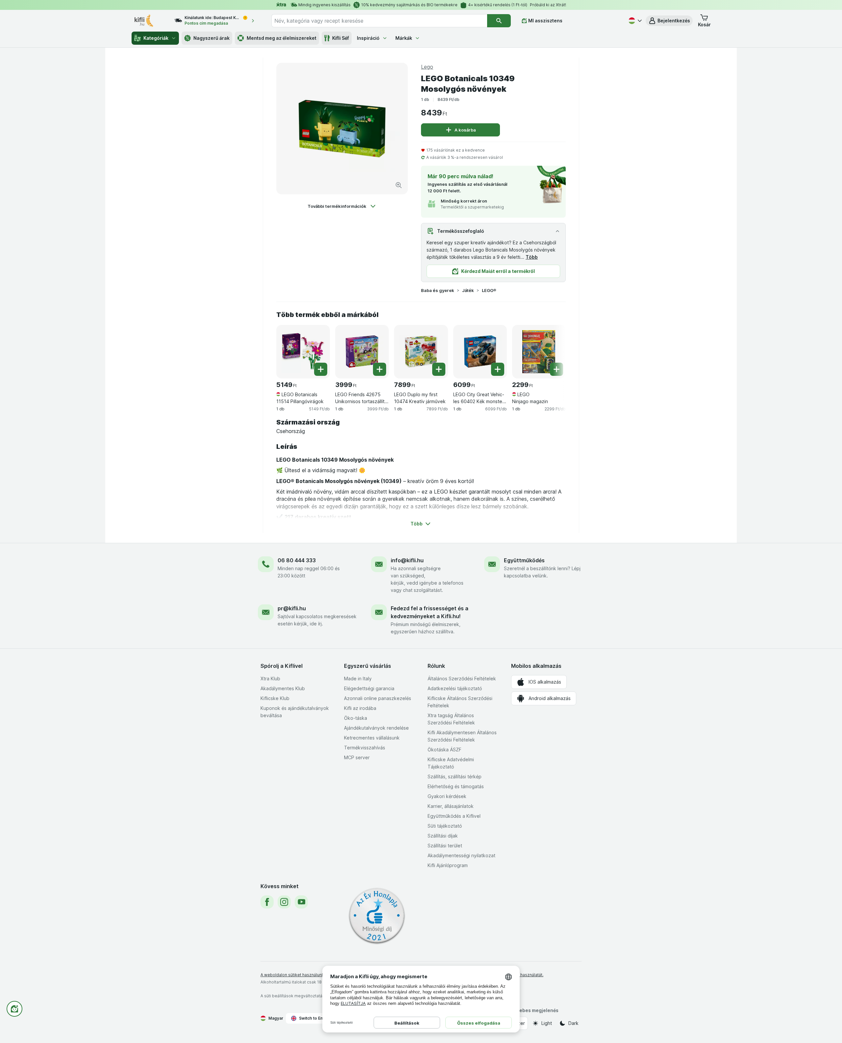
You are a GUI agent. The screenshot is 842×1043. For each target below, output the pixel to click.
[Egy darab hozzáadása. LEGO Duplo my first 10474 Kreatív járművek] (438, 369)
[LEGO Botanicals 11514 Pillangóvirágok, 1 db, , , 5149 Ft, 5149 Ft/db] (303, 351)
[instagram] (284, 902)
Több (532, 257)
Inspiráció (368, 38)
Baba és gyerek (437, 290)
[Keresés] (499, 20)
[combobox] (379, 20)
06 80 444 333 (297, 560)
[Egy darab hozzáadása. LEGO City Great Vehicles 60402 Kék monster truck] (497, 369)
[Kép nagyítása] (398, 185)
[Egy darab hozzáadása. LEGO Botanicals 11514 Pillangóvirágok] (320, 369)
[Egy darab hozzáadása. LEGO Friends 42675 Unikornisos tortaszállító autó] (379, 369)
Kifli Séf (340, 38)
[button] (669, 20)
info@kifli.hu (407, 560)
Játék (468, 290)
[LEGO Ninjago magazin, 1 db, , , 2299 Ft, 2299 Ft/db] (539, 351)
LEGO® (489, 290)
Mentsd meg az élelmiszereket (281, 38)
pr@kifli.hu (292, 608)
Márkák (403, 38)
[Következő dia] (552, 349)
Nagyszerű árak (211, 38)
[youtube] (301, 902)
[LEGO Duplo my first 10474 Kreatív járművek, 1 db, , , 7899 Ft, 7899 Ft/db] (421, 351)
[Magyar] (634, 20)
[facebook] (267, 902)
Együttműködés (524, 560)
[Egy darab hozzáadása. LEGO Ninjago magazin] (556, 369)
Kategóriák (155, 38)
